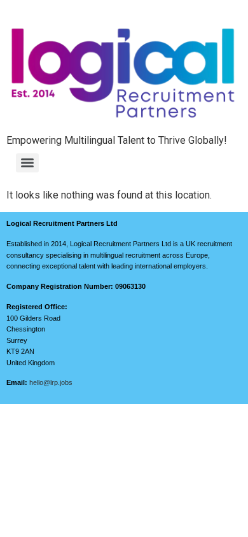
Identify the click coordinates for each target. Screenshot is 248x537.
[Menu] (27, 162)
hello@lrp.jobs (50, 382)
